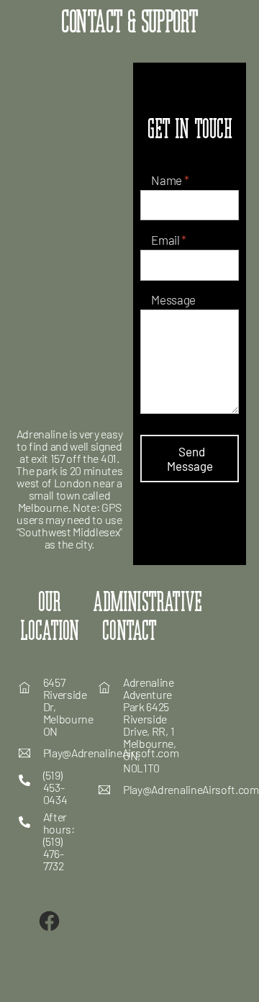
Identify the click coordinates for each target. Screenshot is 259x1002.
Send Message (190, 458)
